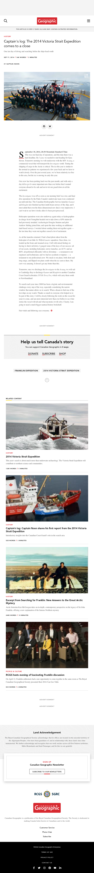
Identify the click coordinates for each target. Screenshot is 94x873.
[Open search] (5, 21)
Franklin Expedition (26, 370)
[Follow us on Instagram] (44, 868)
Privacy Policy (47, 857)
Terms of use (47, 852)
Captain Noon (12, 64)
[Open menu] (88, 21)
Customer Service (47, 827)
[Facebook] (44, 126)
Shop (62, 353)
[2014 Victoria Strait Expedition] (47, 437)
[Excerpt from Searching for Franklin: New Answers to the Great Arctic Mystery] (47, 583)
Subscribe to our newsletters (47, 772)
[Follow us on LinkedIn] (60, 868)
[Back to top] (47, 380)
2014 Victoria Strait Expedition (61, 370)
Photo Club (47, 832)
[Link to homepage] (47, 20)
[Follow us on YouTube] (55, 868)
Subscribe (48, 353)
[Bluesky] (50, 126)
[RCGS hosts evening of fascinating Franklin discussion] (47, 656)
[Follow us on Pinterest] (49, 868)
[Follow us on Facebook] (34, 868)
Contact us (47, 863)
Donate (33, 353)
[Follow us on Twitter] (39, 868)
